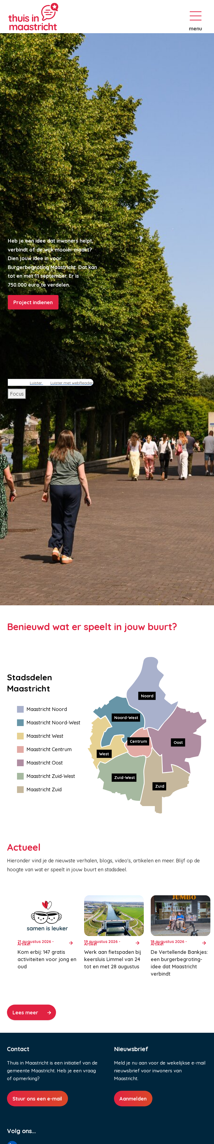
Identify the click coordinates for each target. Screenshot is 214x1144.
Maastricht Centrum (49, 749)
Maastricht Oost (44, 763)
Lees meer (25, 1012)
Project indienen (33, 302)
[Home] (53, 16)
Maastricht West (44, 736)
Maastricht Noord (46, 709)
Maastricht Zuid (44, 789)
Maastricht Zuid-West (50, 776)
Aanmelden (133, 1098)
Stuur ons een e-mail (37, 1098)
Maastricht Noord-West (53, 722)
